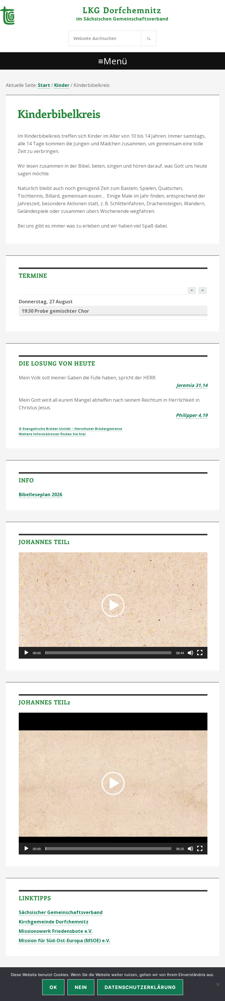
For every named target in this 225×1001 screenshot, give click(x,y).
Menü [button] (115, 61)
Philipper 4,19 (191, 415)
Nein (81, 987)
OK (53, 987)
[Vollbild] (200, 653)
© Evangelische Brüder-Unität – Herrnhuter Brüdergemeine (70, 428)
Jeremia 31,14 (191, 385)
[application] (113, 605)
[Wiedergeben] (26, 653)
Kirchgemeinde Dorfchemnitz (53, 921)
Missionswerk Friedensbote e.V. (56, 931)
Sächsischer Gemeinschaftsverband (61, 912)
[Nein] (218, 984)
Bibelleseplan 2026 (40, 494)
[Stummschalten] (190, 653)
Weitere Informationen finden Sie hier (52, 434)
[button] (113, 605)
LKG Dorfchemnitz (122, 9)
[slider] (108, 652)
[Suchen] (148, 38)
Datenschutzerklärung (140, 987)
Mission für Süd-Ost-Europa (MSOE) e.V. (64, 940)
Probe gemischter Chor (55, 311)
